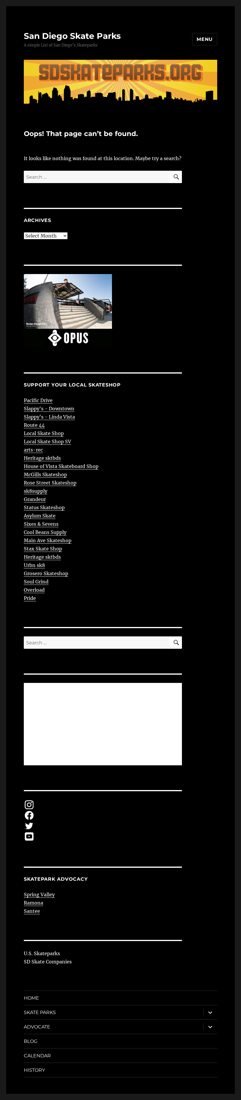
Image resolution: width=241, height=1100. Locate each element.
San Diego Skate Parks (72, 36)
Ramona (33, 903)
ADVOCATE (37, 1027)
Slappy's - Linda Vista (49, 417)
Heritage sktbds (42, 458)
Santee (32, 911)
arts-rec (33, 450)
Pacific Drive (38, 400)
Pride (30, 598)
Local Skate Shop (44, 433)
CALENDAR (37, 1055)
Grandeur (35, 499)
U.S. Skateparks (42, 953)
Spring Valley (39, 894)
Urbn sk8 (34, 565)
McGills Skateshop (45, 474)
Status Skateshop (44, 507)
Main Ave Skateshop (47, 540)
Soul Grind (36, 582)
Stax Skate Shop (43, 549)
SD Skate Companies (48, 962)
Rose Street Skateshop (50, 483)
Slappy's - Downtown (49, 409)
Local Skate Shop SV (47, 441)
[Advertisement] (104, 724)
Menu (205, 39)
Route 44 (34, 425)
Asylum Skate (40, 516)
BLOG (30, 1041)
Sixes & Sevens (41, 524)
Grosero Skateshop (46, 573)
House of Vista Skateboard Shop (61, 466)
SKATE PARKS (40, 1012)
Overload (34, 590)
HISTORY (34, 1070)
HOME (31, 998)
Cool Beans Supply (45, 532)
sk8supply (35, 491)
